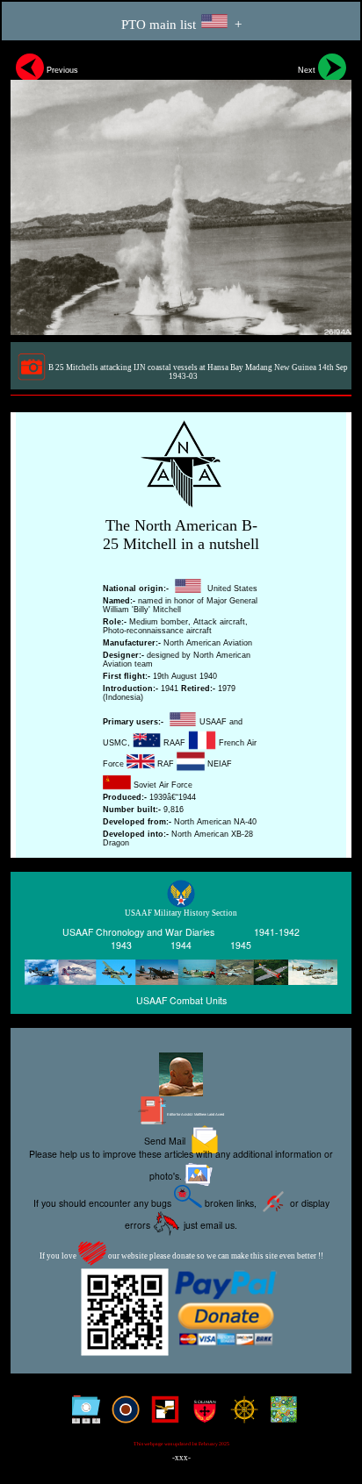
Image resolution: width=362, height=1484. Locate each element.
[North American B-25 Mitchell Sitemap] (82, 1416)
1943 (121, 945)
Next (308, 70)
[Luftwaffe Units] (161, 1416)
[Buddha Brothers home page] (240, 1416)
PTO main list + (181, 25)
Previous (61, 70)
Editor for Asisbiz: (195, 1114)
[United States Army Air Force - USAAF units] (181, 973)
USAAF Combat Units (181, 999)
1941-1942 (277, 931)
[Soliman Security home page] (201, 1416)
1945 (240, 945)
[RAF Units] (122, 1416)
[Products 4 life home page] (280, 1416)
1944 (181, 945)
